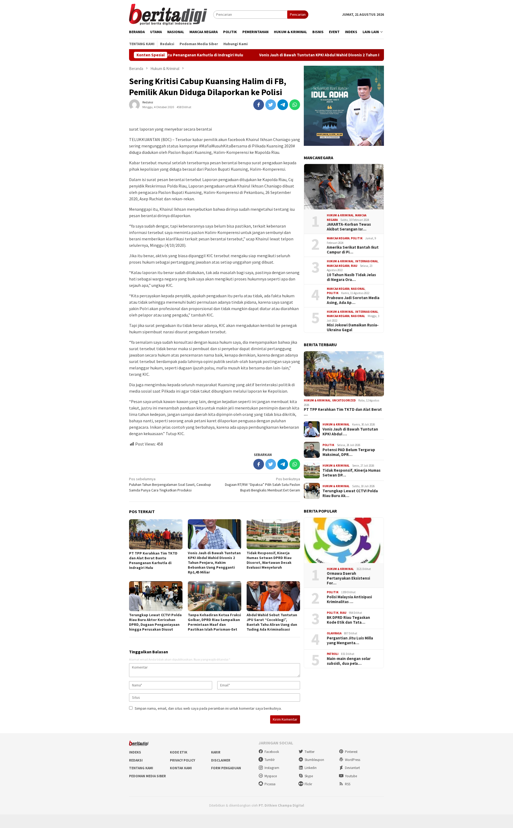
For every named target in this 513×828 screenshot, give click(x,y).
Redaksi (136, 760)
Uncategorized (344, 400)
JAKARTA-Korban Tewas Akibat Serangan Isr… (349, 227)
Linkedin (311, 767)
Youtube (351, 776)
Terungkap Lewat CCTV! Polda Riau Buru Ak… (350, 493)
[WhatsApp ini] (294, 104)
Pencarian (298, 14)
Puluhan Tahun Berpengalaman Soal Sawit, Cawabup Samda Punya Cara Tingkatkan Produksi (170, 485)
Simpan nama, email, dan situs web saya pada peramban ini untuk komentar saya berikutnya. (208, 708)
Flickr (308, 784)
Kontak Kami (181, 768)
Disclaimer (220, 760)
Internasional (366, 261)
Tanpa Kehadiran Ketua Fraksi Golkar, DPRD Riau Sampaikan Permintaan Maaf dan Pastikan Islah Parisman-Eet (214, 622)
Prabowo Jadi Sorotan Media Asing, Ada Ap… (353, 300)
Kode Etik (178, 752)
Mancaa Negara (338, 238)
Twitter (309, 751)
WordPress (352, 759)
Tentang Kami (141, 768)
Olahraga (334, 633)
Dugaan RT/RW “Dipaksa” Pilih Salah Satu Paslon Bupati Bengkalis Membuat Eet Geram (262, 485)
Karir (215, 752)
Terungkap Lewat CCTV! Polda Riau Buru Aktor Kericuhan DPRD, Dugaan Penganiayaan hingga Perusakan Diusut (155, 622)
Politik (357, 238)
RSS (347, 784)
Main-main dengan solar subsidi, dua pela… (349, 661)
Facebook (272, 751)
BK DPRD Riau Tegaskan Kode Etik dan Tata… (348, 620)
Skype (309, 776)
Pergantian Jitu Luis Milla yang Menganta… (350, 640)
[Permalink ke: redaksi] (134, 104)
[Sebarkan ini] (258, 104)
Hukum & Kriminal (340, 215)
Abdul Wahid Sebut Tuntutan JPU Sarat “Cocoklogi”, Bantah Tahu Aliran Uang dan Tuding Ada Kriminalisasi (272, 622)
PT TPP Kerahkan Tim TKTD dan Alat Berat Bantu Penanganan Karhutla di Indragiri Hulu (153, 560)
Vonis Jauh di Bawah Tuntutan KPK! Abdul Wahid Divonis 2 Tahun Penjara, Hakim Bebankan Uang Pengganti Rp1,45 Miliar (330, 55)
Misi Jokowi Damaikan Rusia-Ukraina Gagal (353, 327)
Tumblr (270, 759)
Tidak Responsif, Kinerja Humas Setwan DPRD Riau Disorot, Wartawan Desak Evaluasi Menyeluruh (269, 560)
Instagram (272, 767)
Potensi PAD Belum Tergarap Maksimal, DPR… (348, 452)
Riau (354, 266)
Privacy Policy (182, 760)
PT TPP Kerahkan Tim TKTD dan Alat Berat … (343, 412)
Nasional (358, 289)
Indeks (135, 752)
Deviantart (352, 767)
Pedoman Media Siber (147, 776)
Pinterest (351, 751)
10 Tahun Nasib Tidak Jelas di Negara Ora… (351, 277)
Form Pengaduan (226, 768)
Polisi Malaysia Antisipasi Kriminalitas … (349, 599)
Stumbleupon (314, 759)
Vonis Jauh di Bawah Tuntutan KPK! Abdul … (350, 431)
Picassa (270, 784)
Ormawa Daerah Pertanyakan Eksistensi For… (348, 578)
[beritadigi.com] (168, 13)
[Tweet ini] (270, 104)
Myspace (271, 776)
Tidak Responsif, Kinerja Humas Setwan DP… (351, 473)
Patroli (333, 654)
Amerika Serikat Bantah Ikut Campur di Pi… (353, 250)
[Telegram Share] (282, 104)
